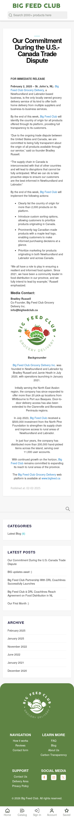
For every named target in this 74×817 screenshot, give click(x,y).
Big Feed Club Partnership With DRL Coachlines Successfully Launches (36, 582)
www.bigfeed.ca (51, 478)
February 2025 (16, 630)
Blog (53, 745)
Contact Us (20, 776)
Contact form (20, 750)
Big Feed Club (48, 116)
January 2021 (16, 662)
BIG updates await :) (20, 572)
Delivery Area (20, 781)
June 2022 (14, 654)
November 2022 (17, 646)
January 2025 (16, 638)
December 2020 (17, 671)
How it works (20, 740)
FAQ (53, 740)
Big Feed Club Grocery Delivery (35, 88)
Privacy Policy (20, 786)
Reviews (20, 745)
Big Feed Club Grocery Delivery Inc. (34, 365)
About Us (53, 750)
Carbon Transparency (54, 755)
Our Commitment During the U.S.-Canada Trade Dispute (37, 562)
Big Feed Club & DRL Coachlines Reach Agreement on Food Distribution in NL (32, 593)
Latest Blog (15, 533)
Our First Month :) (18, 603)
